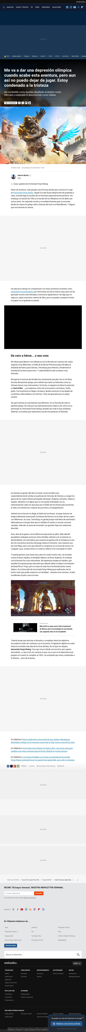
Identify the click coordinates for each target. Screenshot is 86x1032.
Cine (6, 927)
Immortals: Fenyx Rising (46, 766)
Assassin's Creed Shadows (22, 292)
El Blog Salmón (25, 994)
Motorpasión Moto (74, 976)
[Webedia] (81, 1)
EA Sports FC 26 (37, 940)
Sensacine (40, 973)
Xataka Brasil (9, 1017)
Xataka (7, 973)
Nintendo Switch (64, 927)
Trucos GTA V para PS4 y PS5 (30, 880)
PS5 (59, 932)
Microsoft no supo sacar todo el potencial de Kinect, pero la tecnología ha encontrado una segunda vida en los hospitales (56, 629)
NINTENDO (46, 7)
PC (32, 7)
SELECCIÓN (56, 7)
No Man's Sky (36, 936)
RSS (30, 909)
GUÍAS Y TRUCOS (22, 7)
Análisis (34, 927)
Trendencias (8, 994)
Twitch (34, 909)
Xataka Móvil (8, 976)
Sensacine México (42, 1013)
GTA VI (57, 56)
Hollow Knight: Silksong (66, 936)
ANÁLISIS (10, 7)
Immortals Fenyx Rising (23, 193)
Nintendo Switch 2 (11, 932)
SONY (37, 7)
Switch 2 (43, 56)
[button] (24, 175)
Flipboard (82, 7)
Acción (32, 766)
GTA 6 (50, 56)
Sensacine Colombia (43, 1017)
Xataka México (9, 1013)
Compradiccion (9, 1000)
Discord (67, 7)
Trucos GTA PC (47, 880)
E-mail (29, 103)
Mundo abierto (16, 56)
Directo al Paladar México (58, 1014)
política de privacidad (29, 898)
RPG (8, 56)
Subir (76, 963)
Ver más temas (10, 945)
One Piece (65, 56)
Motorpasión (72, 973)
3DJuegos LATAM (26, 1013)
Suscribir (38, 893)
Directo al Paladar (58, 973)
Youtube (74, 7)
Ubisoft (61, 766)
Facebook (19, 103)
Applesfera (8, 979)
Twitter (78, 7)
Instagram (71, 7)
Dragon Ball (9, 936)
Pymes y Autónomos (27, 997)
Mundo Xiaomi (9, 985)
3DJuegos (24, 973)
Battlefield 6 (62, 940)
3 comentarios (11, 103)
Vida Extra (24, 976)
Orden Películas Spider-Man (63, 880)
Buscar (78, 955)
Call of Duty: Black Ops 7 (13, 940)
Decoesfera (8, 997)
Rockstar (34, 56)
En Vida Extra (44, 623)
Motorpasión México (75, 1013)
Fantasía (26, 56)
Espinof (39, 976)
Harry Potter (75, 56)
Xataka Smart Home (11, 982)
